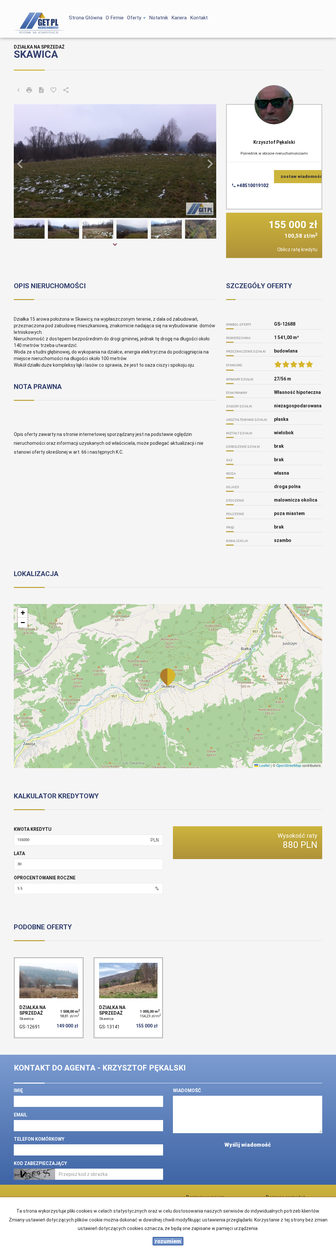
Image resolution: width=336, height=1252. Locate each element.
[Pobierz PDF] (41, 90)
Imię (18, 1090)
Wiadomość (187, 1090)
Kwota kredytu (33, 829)
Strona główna (85, 18)
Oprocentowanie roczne (44, 877)
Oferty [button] (134, 18)
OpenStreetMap (288, 765)
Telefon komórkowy (39, 1139)
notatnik (158, 18)
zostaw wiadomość (302, 176)
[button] (29, 161)
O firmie (115, 18)
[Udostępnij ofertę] (66, 90)
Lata (19, 853)
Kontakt (199, 18)
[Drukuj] (29, 90)
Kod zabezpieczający (40, 1163)
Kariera (179, 18)
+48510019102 (252, 185)
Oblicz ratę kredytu (297, 249)
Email (20, 1114)
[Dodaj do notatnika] (53, 90)
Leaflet (264, 765)
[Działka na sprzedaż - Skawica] (49, 998)
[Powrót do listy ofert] (18, 90)
